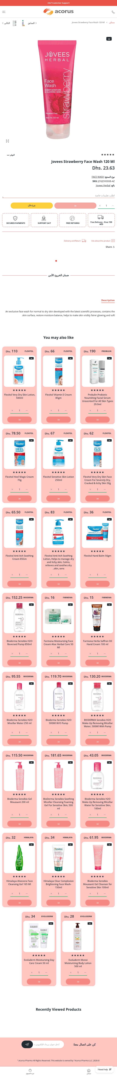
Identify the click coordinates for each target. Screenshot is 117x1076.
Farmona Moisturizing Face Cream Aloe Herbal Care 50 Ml (58, 644)
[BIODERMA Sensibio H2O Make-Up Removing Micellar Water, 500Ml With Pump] (97, 696)
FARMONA (106, 598)
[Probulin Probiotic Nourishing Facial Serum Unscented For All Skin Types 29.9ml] (97, 371)
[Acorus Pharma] (58, 11)
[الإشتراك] (27, 1044)
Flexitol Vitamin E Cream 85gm (58, 396)
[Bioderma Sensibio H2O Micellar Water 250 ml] (19, 696)
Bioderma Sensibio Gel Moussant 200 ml (19, 800)
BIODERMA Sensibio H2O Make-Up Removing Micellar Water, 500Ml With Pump (97, 723)
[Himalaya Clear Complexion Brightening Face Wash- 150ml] (58, 857)
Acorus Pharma (25, 1060)
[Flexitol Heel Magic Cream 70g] (19, 453)
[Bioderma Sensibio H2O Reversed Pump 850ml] (19, 617)
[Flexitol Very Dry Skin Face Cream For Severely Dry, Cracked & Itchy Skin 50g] (97, 453)
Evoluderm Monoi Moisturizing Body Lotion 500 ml (78, 963)
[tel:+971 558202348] (113, 11)
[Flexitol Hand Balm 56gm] (97, 532)
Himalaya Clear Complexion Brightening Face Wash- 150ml (59, 884)
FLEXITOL (68, 351)
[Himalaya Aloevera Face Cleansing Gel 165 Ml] (19, 857)
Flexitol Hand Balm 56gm (97, 555)
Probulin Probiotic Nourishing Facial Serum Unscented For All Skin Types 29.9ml (97, 399)
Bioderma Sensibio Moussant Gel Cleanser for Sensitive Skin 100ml (97, 884)
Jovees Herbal (103, 185)
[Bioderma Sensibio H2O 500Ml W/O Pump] (58, 696)
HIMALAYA (67, 837)
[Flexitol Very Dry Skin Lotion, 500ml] (19, 371)
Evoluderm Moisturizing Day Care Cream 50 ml (39, 961)
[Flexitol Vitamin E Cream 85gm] (58, 371)
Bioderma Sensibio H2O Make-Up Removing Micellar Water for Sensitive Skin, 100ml (97, 803)
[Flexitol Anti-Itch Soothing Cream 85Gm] (19, 532)
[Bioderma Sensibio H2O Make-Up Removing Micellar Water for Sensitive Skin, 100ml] (97, 775)
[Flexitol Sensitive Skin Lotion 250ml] (58, 453)
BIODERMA (28, 598)
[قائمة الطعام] (4, 11)
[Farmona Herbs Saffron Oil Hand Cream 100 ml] (97, 617)
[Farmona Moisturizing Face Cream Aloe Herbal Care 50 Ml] (58, 617)
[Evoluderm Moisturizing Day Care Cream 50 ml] (39, 936)
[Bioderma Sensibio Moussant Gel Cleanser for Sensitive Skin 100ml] (97, 857)
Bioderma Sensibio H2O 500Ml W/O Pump (58, 721)
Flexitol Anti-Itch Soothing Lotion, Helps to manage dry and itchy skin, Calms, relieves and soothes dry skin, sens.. (58, 562)
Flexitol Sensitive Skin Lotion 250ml (58, 478)
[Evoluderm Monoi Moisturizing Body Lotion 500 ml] (78, 936)
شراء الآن (31, 205)
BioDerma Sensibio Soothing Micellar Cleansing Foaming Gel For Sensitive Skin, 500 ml (58, 803)
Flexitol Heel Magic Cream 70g (19, 478)
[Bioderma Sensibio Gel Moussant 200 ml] (19, 775)
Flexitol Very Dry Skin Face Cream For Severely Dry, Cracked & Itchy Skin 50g (97, 480)
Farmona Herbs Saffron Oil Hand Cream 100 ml (97, 642)
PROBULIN (106, 351)
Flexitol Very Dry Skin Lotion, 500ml (19, 396)
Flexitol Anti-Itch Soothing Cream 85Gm (19, 557)
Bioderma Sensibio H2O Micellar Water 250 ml (19, 721)
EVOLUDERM (86, 916)
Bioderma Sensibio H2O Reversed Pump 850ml (19, 642)
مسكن (112, 22)
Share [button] (109, 246)
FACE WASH (98, 176)
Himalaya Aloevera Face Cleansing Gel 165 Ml (19, 882)
